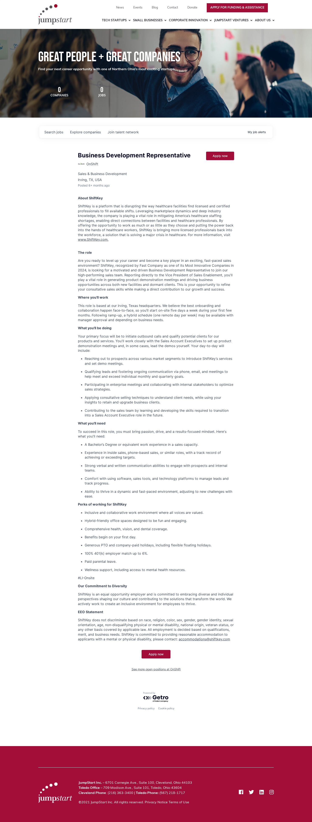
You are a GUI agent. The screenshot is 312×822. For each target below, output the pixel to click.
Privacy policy (146, 708)
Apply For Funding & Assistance (237, 7)
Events (137, 7)
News (120, 7)
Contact (172, 7)
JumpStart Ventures (231, 20)
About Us (263, 20)
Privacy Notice (156, 802)
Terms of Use (179, 802)
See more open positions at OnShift (156, 669)
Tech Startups (114, 20)
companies (85, 132)
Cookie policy (166, 708)
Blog (155, 7)
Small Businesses (148, 20)
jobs (53, 132)
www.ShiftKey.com (93, 239)
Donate (192, 7)
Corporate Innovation (188, 20)
